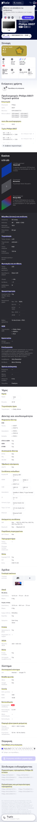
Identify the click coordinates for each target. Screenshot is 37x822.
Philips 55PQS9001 (8, 775)
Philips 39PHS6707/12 (8, 789)
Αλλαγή (28, 18)
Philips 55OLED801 (8, 779)
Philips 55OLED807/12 (26, 791)
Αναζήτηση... (20, 3)
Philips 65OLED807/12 (9, 791)
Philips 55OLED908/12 (9, 777)
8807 (13, 107)
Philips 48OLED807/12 (9, 794)
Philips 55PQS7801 (23, 775)
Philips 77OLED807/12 (25, 789)
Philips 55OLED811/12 (25, 777)
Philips (14, 105)
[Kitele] (5, 3)
